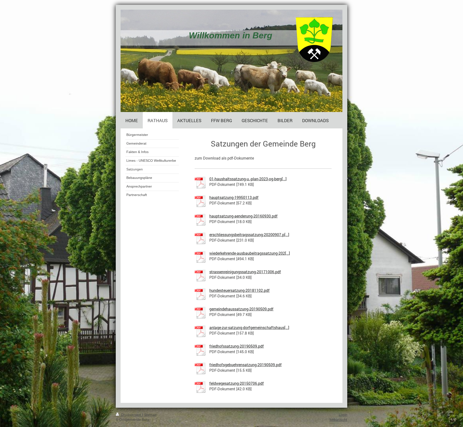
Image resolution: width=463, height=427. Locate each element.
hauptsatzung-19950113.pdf (234, 197)
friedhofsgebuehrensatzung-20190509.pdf (245, 364)
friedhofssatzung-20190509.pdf (236, 346)
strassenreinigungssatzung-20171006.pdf (245, 271)
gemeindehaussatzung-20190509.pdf (241, 308)
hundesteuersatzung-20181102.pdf (239, 290)
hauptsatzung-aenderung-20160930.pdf (243, 215)
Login (343, 415)
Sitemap (150, 415)
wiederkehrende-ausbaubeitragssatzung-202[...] (249, 253)
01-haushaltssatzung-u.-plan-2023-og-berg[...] (247, 178)
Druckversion (131, 415)
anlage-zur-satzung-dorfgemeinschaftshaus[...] (249, 327)
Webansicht (338, 419)
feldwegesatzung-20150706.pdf (236, 383)
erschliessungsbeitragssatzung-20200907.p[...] (249, 234)
